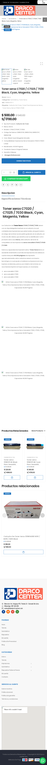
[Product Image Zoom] (41, 63)
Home (4, 19)
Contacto (5, 677)
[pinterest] (8, 611)
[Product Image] (23, 45)
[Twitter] (8, 184)
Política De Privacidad (9, 641)
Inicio (3, 625)
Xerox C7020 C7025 (17, 108)
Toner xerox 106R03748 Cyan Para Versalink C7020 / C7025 (33, 463)
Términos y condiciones (10, 699)
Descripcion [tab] (8, 192)
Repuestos (5, 635)
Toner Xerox (23, 100)
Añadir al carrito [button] (12, 477)
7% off (7, 27)
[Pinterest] (12, 184)
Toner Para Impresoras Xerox (32, 105)
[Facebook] (3, 184)
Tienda (4, 628)
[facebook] (3, 611)
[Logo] (19, 10)
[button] (45, 19)
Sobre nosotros (7, 689)
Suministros (12, 19)
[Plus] (14, 172)
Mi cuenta (5, 638)
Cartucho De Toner (15, 105)
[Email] (21, 184)
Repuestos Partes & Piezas (11, 670)
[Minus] (10, 172)
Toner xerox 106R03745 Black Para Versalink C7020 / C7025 (10, 463)
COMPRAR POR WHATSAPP (17, 179)
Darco (4, 657)
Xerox (9, 97)
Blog (3, 645)
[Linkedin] (16, 184)
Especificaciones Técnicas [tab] (16, 198)
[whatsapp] (17, 611)
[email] (12, 611)
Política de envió (7, 692)
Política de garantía (8, 696)
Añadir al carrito (33, 172)
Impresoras (6, 663)
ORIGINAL (7, 30)
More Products (37, 431)
